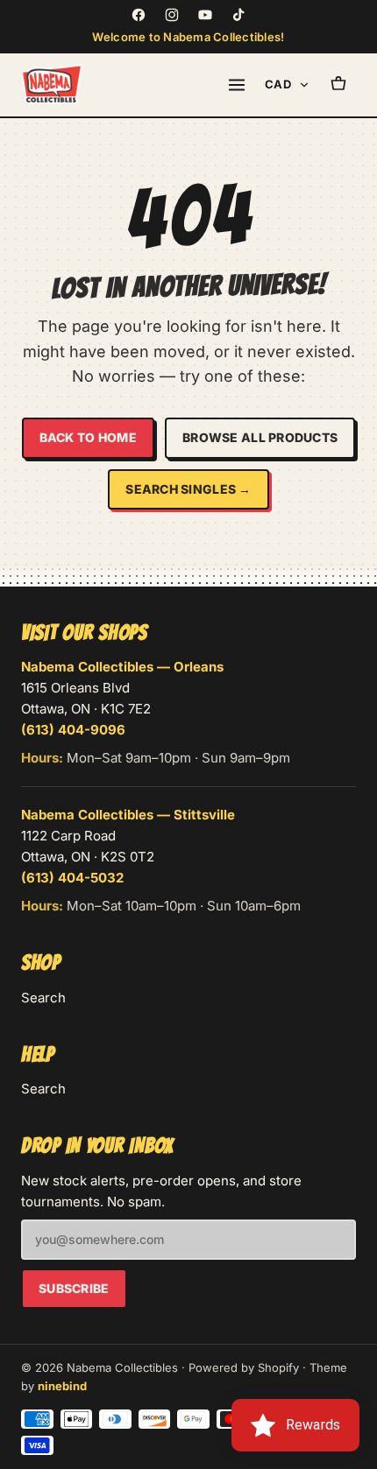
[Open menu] (236, 84)
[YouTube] (205, 15)
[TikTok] (238, 15)
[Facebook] (138, 15)
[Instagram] (172, 15)
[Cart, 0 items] (338, 84)
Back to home (88, 437)
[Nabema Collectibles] (51, 85)
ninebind (62, 1386)
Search (43, 997)
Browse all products (260, 437)
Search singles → (188, 488)
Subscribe (74, 1288)
